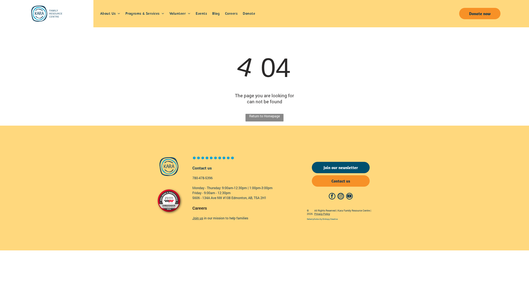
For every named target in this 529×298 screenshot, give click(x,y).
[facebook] (332, 197)
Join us (197, 218)
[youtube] (349, 197)
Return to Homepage (264, 116)
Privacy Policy (322, 213)
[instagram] (340, 197)
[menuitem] (110, 13)
